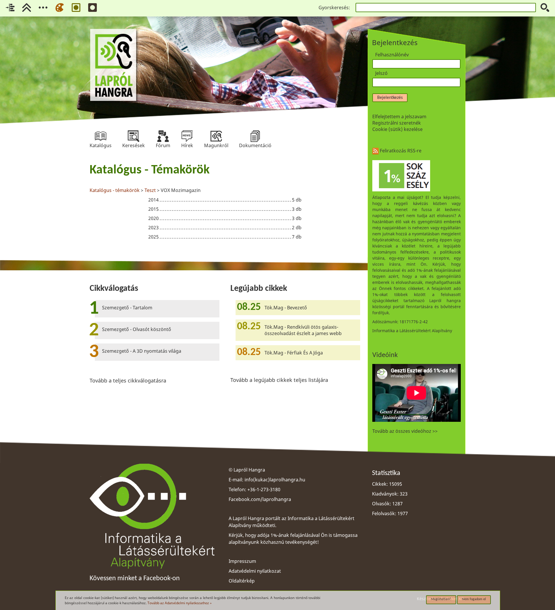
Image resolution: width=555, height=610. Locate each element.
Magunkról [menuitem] (216, 136)
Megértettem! (441, 599)
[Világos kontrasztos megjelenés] (76, 7)
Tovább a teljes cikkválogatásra (128, 380)
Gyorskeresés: (334, 7)
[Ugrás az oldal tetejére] (26, 7)
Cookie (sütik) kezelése (397, 129)
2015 (153, 209)
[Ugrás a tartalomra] (10, 7)
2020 (153, 218)
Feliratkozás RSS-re (400, 150)
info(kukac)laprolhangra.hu (275, 479)
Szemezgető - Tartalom (127, 307)
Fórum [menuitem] (163, 136)
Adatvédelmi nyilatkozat (255, 571)
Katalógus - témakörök (115, 190)
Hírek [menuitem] (187, 136)
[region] (225, 202)
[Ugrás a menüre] (43, 7)
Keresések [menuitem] (133, 136)
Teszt (150, 190)
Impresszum (242, 561)
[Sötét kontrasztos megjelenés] (92, 7)
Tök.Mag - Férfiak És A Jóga (293, 353)
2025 (153, 237)
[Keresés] (545, 7)
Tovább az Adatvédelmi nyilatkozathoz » (179, 602)
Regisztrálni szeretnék (396, 123)
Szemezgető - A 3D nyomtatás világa (141, 351)
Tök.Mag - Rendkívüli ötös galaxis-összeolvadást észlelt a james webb (303, 330)
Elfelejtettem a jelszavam (399, 116)
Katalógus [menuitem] (101, 136)
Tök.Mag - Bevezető (285, 307)
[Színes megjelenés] (59, 7)
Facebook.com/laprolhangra (260, 499)
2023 (153, 227)
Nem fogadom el (474, 599)
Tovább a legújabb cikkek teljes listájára (279, 379)
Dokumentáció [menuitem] (255, 136)
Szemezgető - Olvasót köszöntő (136, 329)
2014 (153, 200)
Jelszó (381, 73)
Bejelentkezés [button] (390, 97)
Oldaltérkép (242, 581)
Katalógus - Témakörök (150, 170)
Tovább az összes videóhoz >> (405, 431)
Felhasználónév (392, 54)
